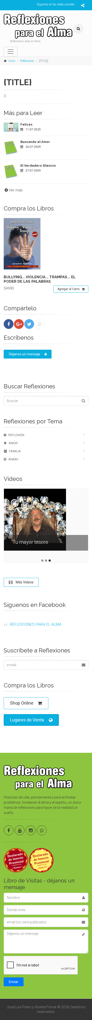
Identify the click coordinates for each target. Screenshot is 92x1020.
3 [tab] (50, 560)
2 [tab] (46, 560)
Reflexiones (27, 61)
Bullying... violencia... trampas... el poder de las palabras (40, 279)
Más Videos (24, 582)
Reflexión (16, 435)
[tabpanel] (46, 523)
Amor (13, 443)
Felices (26, 124)
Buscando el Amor (35, 142)
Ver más (16, 190)
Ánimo (13, 459)
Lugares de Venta (27, 719)
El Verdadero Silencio (38, 165)
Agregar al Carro (68, 289)
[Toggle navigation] (10, 52)
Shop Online (21, 703)
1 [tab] (42, 560)
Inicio (11, 61)
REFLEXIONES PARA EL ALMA (35, 624)
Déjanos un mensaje (24, 354)
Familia (15, 451)
